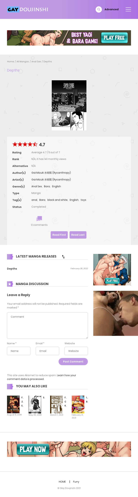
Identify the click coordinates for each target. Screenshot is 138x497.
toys (83, 200)
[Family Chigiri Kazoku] (56, 404)
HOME (62, 481)
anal (34, 200)
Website (70, 343)
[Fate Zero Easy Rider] (13, 404)
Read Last (78, 235)
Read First (59, 235)
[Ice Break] (78, 404)
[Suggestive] (35, 404)
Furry (76, 481)
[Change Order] (63, 256)
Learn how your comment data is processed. (41, 377)
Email (39, 343)
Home (10, 61)
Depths (47, 61)
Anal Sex (36, 61)
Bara (47, 186)
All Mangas (23, 61)
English (56, 186)
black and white (57, 200)
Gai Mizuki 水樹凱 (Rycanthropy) (51, 172)
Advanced (112, 9)
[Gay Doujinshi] (28, 9)
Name (11, 343)
